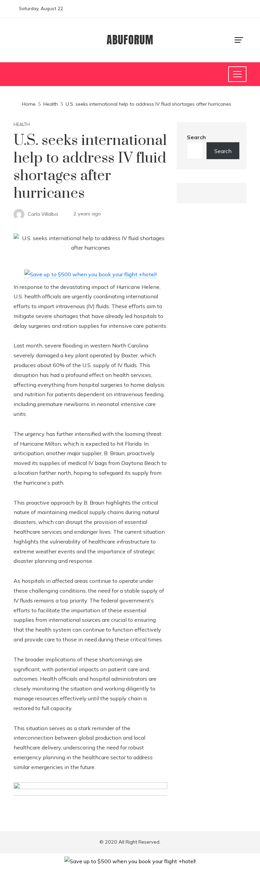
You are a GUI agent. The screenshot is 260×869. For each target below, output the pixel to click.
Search (196, 137)
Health (22, 124)
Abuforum (130, 39)
